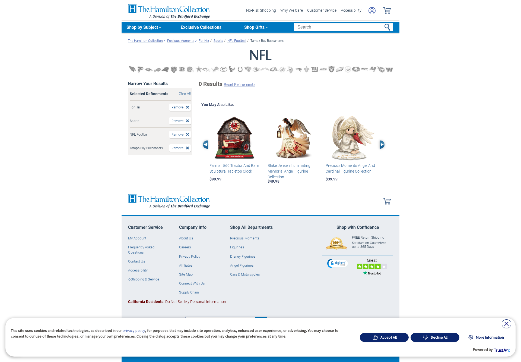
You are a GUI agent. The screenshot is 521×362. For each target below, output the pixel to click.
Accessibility (351, 10)
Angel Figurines (242, 265)
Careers (185, 247)
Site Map (186, 274)
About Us (186, 238)
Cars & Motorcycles (245, 274)
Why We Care (291, 10)
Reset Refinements (239, 84)
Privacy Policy (189, 256)
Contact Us (136, 261)
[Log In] (372, 10)
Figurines (237, 247)
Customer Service (321, 10)
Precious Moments (244, 238)
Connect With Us (192, 283)
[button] (338, 263)
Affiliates (186, 265)
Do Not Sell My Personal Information (177, 301)
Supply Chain (189, 292)
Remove (177, 107)
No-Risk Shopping (261, 10)
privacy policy (134, 330)
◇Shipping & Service (143, 279)
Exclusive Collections (201, 27)
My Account (137, 238)
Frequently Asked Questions (141, 249)
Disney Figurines (243, 256)
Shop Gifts (254, 27)
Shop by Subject (142, 27)
